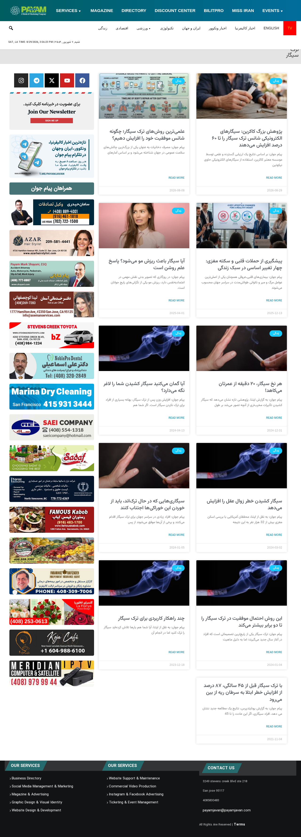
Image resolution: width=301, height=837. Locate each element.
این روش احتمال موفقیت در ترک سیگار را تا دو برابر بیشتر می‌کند (241, 622)
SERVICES (66, 10)
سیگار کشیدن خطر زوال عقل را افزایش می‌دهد (244, 504)
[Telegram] (36, 80)
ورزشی (142, 28)
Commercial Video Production (132, 786)
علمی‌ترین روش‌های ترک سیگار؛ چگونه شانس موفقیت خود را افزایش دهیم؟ (147, 135)
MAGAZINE (102, 10)
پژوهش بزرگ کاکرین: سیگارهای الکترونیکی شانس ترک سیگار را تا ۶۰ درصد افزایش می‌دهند (247, 138)
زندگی (102, 28)
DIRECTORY (134, 10)
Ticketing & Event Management (133, 802)
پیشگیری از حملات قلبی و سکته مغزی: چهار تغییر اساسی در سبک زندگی (244, 264)
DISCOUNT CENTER (175, 10)
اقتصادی (122, 28)
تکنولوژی (167, 28)
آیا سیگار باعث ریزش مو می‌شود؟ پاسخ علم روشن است (147, 264)
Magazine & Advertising (30, 794)
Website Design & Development (36, 810)
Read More (274, 177)
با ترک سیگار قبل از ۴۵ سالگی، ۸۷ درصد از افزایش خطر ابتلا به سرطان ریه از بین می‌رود (243, 692)
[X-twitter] (52, 80)
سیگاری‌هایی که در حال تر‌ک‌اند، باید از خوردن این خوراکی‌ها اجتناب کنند (148, 504)
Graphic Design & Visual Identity (37, 802)
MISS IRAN (243, 10)
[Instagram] (21, 80)
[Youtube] (67, 80)
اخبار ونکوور (217, 28)
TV (290, 28)
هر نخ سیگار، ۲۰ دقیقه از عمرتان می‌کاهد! (250, 387)
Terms (239, 824)
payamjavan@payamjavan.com (227, 810)
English (271, 28)
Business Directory (26, 778)
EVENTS (270, 10)
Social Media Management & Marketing (42, 786)
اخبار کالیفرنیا (245, 28)
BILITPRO (214, 10)
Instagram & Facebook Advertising (136, 794)
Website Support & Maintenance (134, 778)
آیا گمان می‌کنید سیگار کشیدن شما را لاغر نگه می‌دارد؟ (144, 387)
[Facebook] (82, 80)
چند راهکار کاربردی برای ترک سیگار (151, 618)
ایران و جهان (191, 28)
